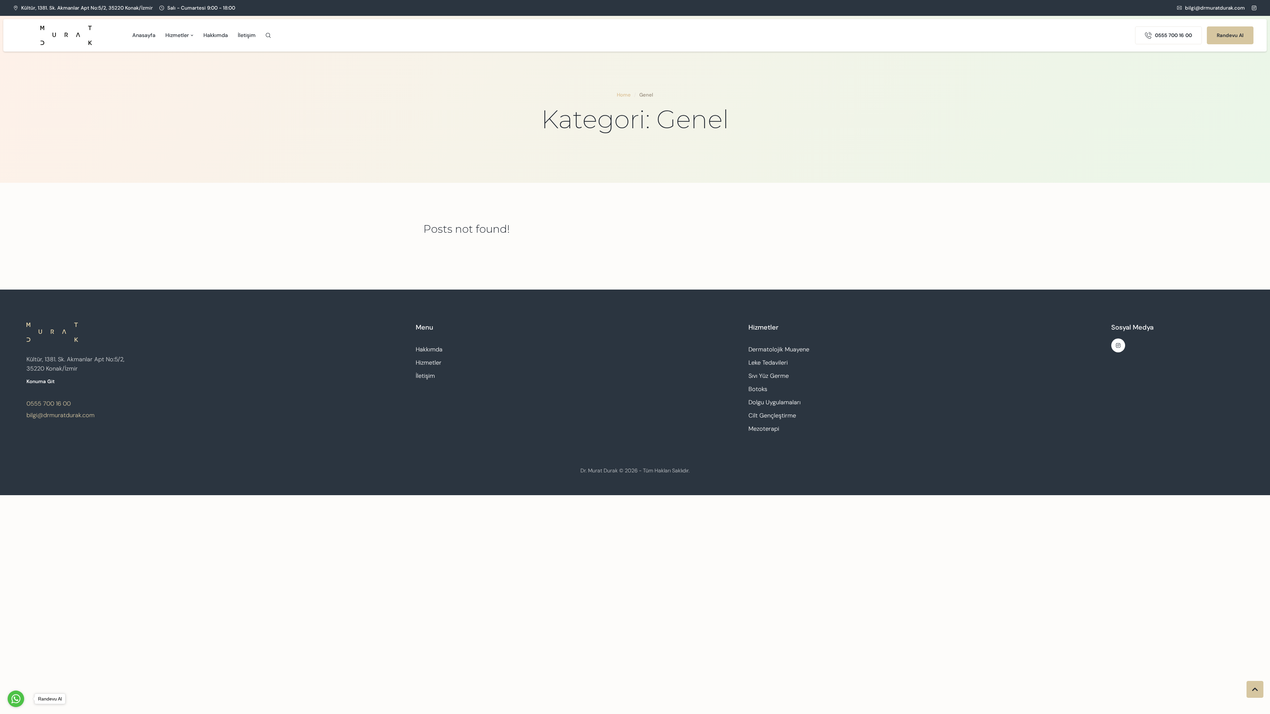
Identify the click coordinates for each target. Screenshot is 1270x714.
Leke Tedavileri (768, 363)
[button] (1211, 8)
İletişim (425, 376)
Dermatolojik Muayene (778, 349)
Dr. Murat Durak (599, 470)
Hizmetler (429, 363)
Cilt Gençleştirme (772, 415)
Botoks (757, 389)
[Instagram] (1254, 8)
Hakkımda (429, 349)
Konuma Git (40, 381)
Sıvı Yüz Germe (768, 376)
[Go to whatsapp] (16, 699)
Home (624, 95)
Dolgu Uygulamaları (774, 402)
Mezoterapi (763, 429)
